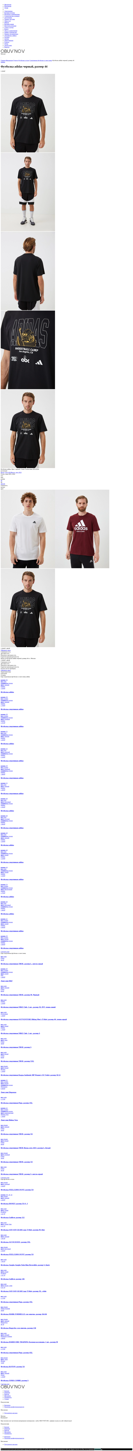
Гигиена (6, 37)
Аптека (6, 39)
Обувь (6, 44)
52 (3, 484)
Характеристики (6, 672)
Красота (6, 47)
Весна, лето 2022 (6, 472)
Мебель (6, 22)
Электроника (8, 11)
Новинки (7, 1392)
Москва (3, 54)
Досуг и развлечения (10, 30)
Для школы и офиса (10, 35)
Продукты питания (10, 26)
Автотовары (8, 17)
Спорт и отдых (9, 27)
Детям (6, 8)
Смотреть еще (5, 951)
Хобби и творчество (10, 32)
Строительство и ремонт (12, 16)
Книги (6, 29)
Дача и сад (7, 21)
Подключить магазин (10, 1413)
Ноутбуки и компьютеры (12, 14)
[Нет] (101, 1449)
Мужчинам (7, 6)
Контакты (7, 1405)
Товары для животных (11, 34)
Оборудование (8, 40)
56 (4, 484)
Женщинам (7, 4)
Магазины (7, 1396)
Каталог (6, 1391)
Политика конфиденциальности (14, 1407)
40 (1, 480)
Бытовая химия (9, 24)
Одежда (6, 42)
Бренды (6, 1394)
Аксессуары (8, 45)
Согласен (97, 1449)
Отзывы (3, 675)
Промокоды (8, 1397)
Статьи (6, 1399)
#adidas (3, 62)
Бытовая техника (9, 13)
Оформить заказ (6, 650)
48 (1, 484)
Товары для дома (9, 19)
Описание (4, 673)
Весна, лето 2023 (16, 472)
